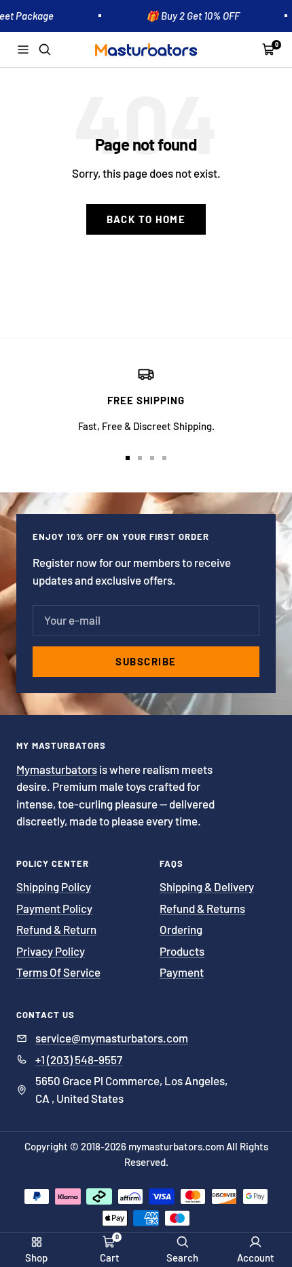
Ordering (181, 929)
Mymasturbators (56, 769)
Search (182, 1257)
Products (182, 951)
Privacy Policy (50, 951)
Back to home (146, 219)
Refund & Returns (202, 908)
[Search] (45, 49)
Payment (182, 972)
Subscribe (146, 661)
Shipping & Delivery (207, 886)
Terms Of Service (58, 972)
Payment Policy (54, 908)
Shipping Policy (53, 886)
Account (255, 1257)
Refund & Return (56, 929)
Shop (36, 1257)
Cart (110, 1257)
